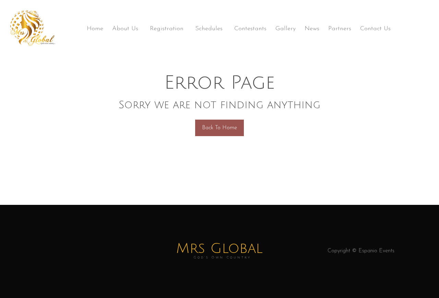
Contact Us (375, 29)
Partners (339, 29)
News (312, 29)
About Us (125, 29)
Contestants (250, 29)
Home (95, 29)
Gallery (285, 29)
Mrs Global (219, 251)
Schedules (209, 29)
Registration (166, 29)
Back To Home (219, 128)
